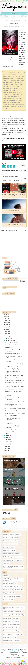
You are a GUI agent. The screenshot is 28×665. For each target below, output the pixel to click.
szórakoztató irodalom (8, 560)
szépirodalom (19, 557)
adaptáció (5, 575)
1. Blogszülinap (8, 470)
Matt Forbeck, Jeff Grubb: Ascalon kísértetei (14, 360)
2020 (5, 318)
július (7, 433)
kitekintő (17, 621)
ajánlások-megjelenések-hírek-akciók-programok (12, 579)
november (9, 337)
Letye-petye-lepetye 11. (11, 411)
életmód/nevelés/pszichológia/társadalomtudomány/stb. (13, 567)
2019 (5, 320)
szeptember (9, 340)
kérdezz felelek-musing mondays (11, 624)
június (7, 435)
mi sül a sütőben (7, 634)
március (8, 441)
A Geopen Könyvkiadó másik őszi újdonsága (13, 394)
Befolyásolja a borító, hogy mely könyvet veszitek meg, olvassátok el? (14, 481)
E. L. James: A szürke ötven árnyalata (15, 408)
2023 (5, 315)
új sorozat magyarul (8, 599)
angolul (5, 583)
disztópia (12, 534)
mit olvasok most (19, 590)
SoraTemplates (16, 649)
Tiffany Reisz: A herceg (11, 488)
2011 (5, 446)
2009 (5, 450)
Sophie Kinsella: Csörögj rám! (12, 345)
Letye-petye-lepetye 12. (11, 342)
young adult (6, 563)
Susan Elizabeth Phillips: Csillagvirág (14, 380)
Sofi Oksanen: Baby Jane (11, 366)
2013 (5, 331)
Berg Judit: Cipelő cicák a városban (14, 389)
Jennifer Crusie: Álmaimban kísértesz (14, 387)
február (8, 443)
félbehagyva (16, 618)
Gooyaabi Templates (12, 651)
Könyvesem (14, 6)
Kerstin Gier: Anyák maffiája (12, 369)
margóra (19, 586)
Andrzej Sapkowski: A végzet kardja (14, 364)
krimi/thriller (6, 544)
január (7, 444)
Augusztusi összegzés (10, 430)
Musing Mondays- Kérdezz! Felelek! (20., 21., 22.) (14, 405)
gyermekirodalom (13, 537)
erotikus (18, 534)
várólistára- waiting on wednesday (11, 640)
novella (12, 547)
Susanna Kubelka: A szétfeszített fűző (15, 402)
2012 (5, 333)
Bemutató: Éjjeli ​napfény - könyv (14, 225)
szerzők (12, 593)
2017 (5, 324)
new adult (5, 547)
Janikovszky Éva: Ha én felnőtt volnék (15, 413)
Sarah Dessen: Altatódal (11, 416)
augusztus (9, 431)
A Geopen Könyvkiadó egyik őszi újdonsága (13, 426)
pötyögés (5, 593)
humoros (5, 541)
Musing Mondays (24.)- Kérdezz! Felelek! (13, 356)
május (7, 437)
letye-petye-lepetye (8, 631)
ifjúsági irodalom (14, 541)
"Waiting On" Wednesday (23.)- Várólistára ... (13, 418)
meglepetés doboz (8, 590)
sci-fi (4, 557)
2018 (5, 322)
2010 (5, 448)
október (8, 339)
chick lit (5, 534)
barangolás (14, 615)
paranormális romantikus (9, 550)
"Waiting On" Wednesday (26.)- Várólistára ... (13, 350)
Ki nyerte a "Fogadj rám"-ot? (12, 378)
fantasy (5, 537)
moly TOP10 (6, 637)
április (7, 439)
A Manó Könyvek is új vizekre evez (14, 375)
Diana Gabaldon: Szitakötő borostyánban (12, 422)
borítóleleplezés (7, 618)
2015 (5, 328)
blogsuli (11, 583)
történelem (19, 560)
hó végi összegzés (8, 621)
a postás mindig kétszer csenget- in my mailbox (13, 607)
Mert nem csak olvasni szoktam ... (14, 392)
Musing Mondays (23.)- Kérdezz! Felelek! (13, 383)
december (9, 335)
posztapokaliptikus (8, 553)
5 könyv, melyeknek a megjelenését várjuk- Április (13, 195)
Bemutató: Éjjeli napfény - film (14, 210)
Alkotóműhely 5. (9, 347)
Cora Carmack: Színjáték (11, 498)
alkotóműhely (6, 615)
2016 (5, 326)
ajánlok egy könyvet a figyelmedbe (12, 611)
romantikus (17, 553)
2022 (5, 316)
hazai (16, 583)
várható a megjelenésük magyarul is (12, 596)
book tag (21, 615)
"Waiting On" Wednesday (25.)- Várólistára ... (13, 372)
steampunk (11, 557)
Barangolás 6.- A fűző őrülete (12, 354)
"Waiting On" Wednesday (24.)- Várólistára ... (13, 398)
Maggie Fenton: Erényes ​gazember (11, 461)
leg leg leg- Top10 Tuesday (10, 628)
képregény (14, 544)
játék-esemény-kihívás (9, 586)
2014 (5, 330)
